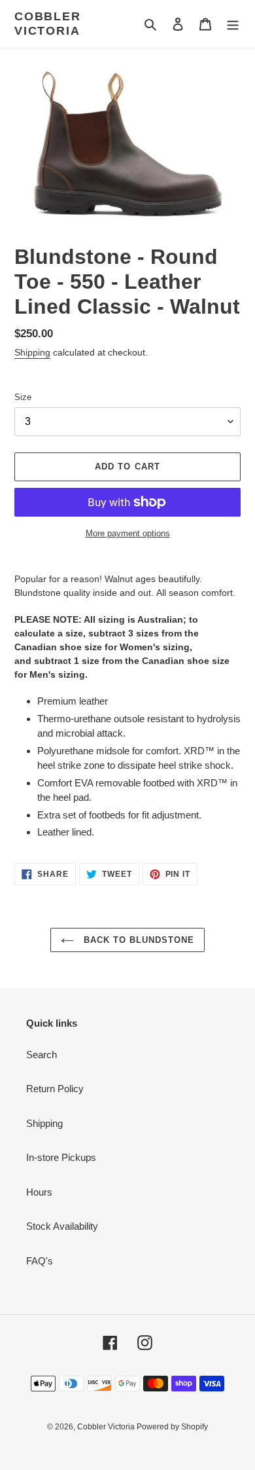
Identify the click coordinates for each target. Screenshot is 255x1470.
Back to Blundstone (137, 940)
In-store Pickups (61, 1157)
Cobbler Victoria (47, 23)
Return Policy (55, 1088)
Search (41, 1054)
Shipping (32, 352)
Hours (39, 1192)
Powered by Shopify (172, 1426)
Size (22, 397)
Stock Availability (62, 1226)
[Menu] (232, 24)
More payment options (128, 533)
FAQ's (39, 1260)
